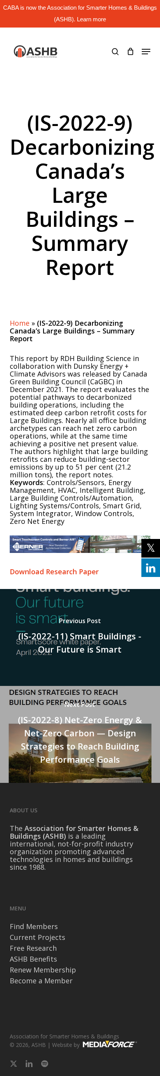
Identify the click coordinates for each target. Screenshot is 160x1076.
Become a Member (41, 980)
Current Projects (37, 937)
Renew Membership (43, 970)
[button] (146, 51)
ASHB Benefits (33, 959)
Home (20, 323)
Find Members (34, 926)
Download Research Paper (54, 571)
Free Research (33, 948)
